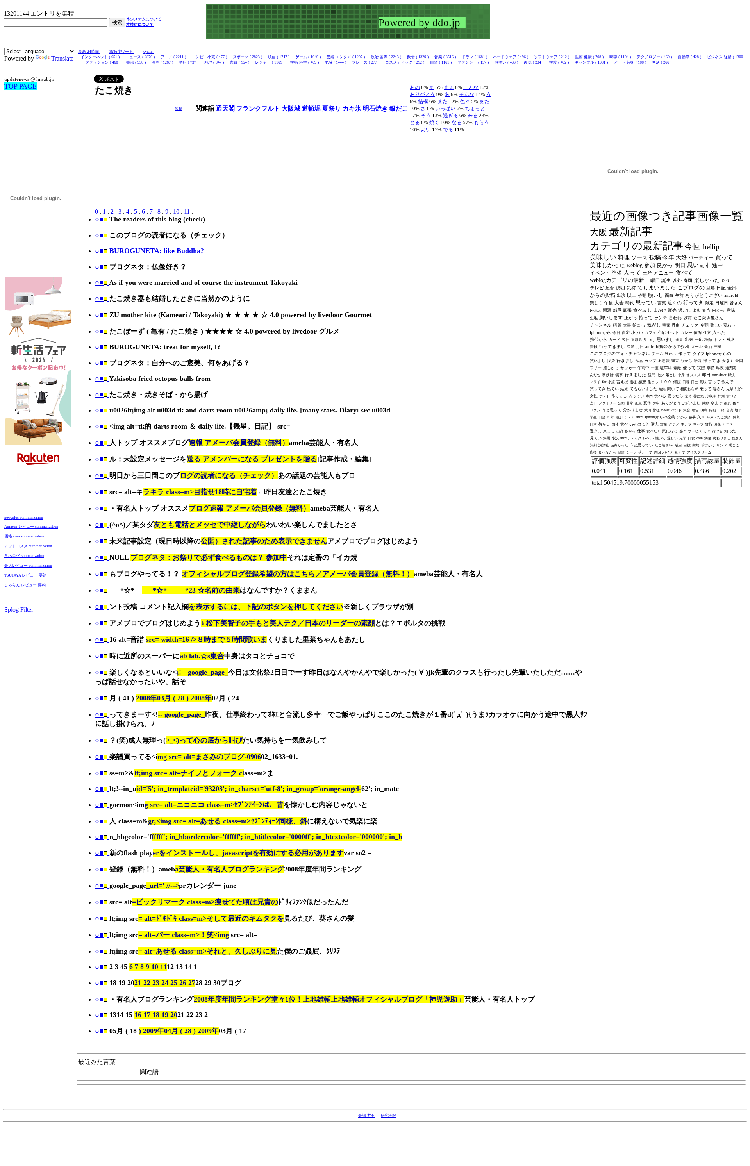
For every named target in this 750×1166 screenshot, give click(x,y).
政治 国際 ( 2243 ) (386, 57)
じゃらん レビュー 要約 (25, 585)
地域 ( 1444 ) (336, 62)
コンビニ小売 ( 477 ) (210, 57)
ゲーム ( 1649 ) (308, 57)
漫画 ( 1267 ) (163, 62)
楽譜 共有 (366, 1115)
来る (473, 115)
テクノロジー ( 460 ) (655, 57)
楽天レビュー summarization (28, 565)
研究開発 (388, 1115)
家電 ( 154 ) (240, 62)
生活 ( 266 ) (662, 62)
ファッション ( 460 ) (103, 62)
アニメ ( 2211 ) (174, 57)
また (484, 101)
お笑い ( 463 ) (507, 62)
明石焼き (376, 108)
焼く (434, 122)
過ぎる (450, 115)
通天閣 (226, 108)
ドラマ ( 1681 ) (475, 57)
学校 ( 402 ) (559, 62)
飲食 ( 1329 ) (418, 57)
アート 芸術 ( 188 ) (630, 62)
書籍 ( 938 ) (136, 62)
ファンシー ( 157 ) (473, 62)
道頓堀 (312, 108)
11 (187, 211)
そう (426, 115)
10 (177, 211)
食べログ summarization (24, 556)
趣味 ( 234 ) (534, 62)
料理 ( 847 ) (214, 62)
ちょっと (475, 108)
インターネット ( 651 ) (100, 57)
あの (415, 87)
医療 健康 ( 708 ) (590, 57)
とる (415, 122)
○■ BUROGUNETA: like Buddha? (149, 251)
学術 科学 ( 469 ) (305, 62)
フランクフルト (259, 108)
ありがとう (422, 94)
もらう (481, 122)
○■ (99, 219)
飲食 (178, 108)
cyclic (148, 51)
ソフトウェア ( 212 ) (552, 57)
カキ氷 (353, 108)
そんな (466, 94)
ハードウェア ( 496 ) (511, 57)
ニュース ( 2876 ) (140, 57)
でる (448, 129)
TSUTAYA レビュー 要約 (25, 575)
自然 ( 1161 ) (441, 62)
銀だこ (398, 108)
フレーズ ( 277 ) (366, 62)
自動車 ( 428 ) (690, 57)
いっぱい (445, 108)
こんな (471, 87)
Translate (62, 58)
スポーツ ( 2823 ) (248, 57)
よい (426, 129)
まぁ (449, 87)
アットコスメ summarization (28, 546)
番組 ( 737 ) (189, 62)
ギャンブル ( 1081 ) (592, 62)
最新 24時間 (89, 51)
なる (457, 122)
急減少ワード (121, 51)
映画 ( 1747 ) (279, 57)
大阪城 (292, 108)
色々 (465, 101)
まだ (443, 101)
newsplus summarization (23, 517)
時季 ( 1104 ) (620, 57)
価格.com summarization (24, 536)
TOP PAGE (20, 86)
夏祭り (332, 108)
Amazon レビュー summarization (31, 526)
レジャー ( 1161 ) (270, 62)
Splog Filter (18, 609)
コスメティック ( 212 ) (405, 62)
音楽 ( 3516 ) (445, 57)
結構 (423, 101)
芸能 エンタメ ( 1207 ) (346, 57)
